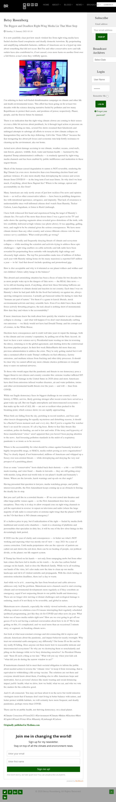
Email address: (101, 23)
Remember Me (99, 95)
